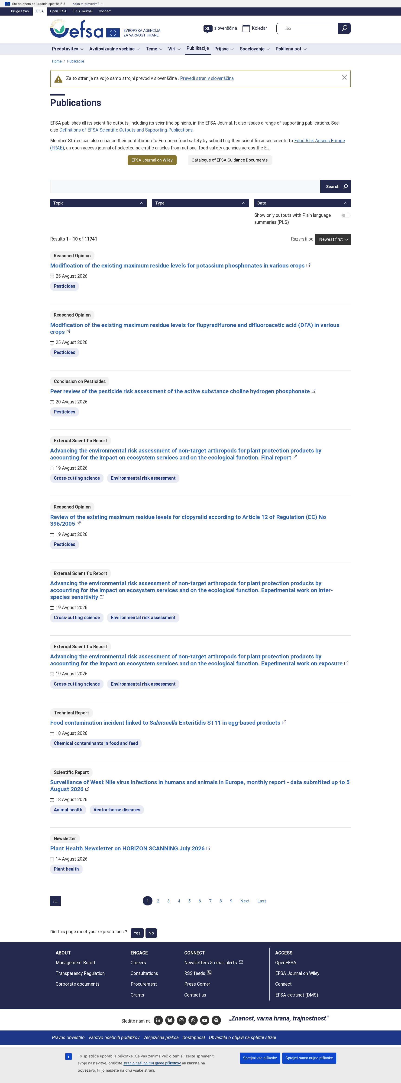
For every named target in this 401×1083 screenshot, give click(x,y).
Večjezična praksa (161, 1037)
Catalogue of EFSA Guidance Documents (230, 160)
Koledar (259, 28)
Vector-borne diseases (117, 809)
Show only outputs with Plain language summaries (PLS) (292, 219)
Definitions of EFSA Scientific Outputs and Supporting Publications (126, 130)
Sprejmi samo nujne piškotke (309, 1058)
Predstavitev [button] (65, 49)
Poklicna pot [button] (288, 49)
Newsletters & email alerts (210, 962)
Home (57, 61)
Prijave (221, 49)
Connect (105, 11)
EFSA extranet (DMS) (296, 995)
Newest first (331, 239)
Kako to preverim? (85, 4)
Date (261, 203)
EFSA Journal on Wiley (152, 160)
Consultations (144, 973)
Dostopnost (193, 1037)
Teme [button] (151, 49)
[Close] (344, 77)
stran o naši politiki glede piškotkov (152, 1063)
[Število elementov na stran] (55, 901)
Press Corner (197, 984)
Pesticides (64, 286)
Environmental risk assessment (143, 478)
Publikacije (198, 48)
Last (262, 900)
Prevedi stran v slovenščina (207, 78)
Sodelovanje (252, 49)
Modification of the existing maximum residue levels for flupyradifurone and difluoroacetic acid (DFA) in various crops (195, 328)
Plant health (66, 869)
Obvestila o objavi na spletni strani (242, 1037)
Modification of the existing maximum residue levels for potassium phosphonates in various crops (177, 265)
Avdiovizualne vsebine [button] (112, 49)
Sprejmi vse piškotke (260, 1058)
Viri (171, 49)
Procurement (144, 984)
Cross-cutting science (77, 478)
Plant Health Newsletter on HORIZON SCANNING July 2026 (127, 848)
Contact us (195, 995)
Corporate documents (78, 984)
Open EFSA (58, 11)
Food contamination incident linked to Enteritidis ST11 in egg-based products (165, 722)
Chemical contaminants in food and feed (96, 743)
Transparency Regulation (80, 973)
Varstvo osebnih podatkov (113, 1037)
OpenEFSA (285, 962)
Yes (137, 933)
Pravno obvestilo (68, 1037)
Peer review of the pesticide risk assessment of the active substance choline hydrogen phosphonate (180, 391)
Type (160, 203)
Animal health (68, 809)
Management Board (75, 962)
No (151, 933)
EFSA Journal (82, 11)
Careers (138, 962)
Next (244, 900)
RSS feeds (194, 973)
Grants (137, 995)
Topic (58, 203)
